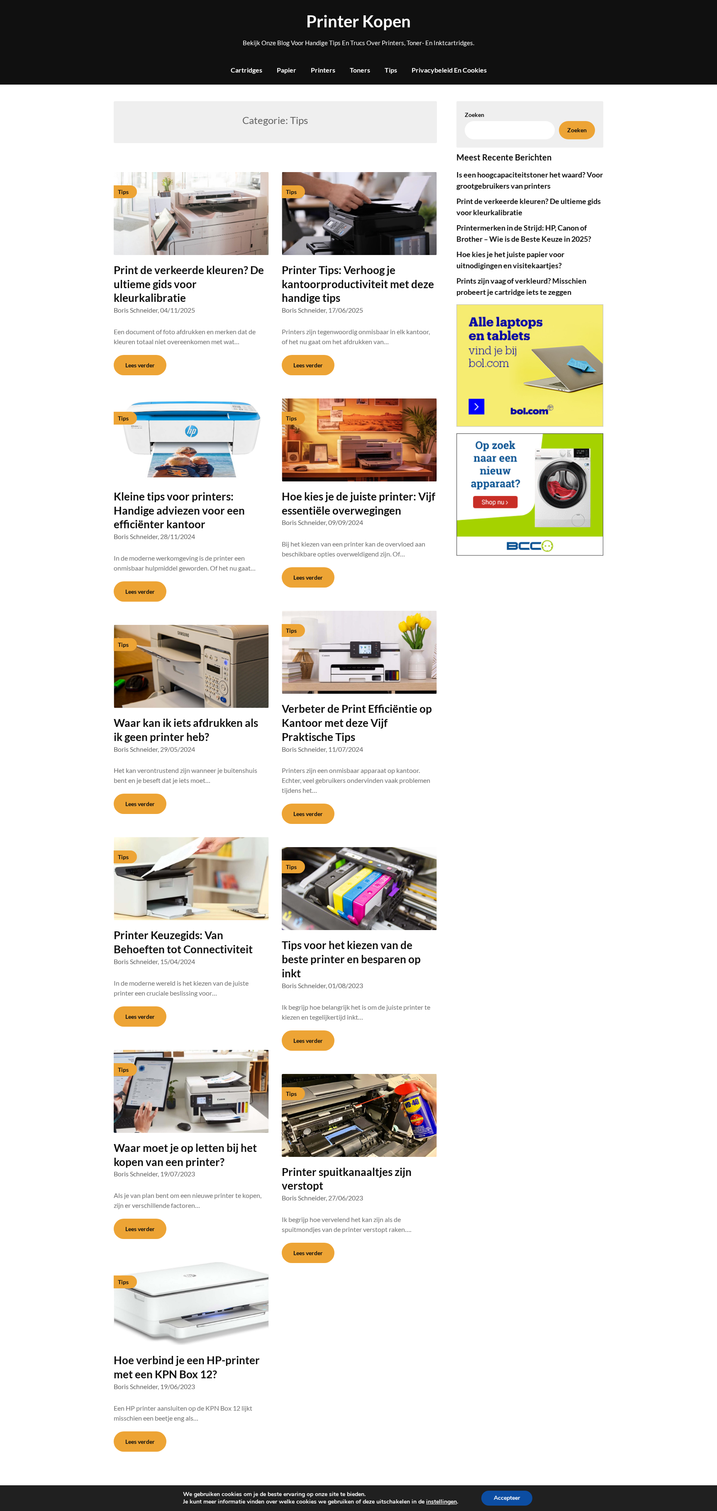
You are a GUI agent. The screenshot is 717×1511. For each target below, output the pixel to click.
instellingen (441, 1502)
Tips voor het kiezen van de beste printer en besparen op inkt (351, 959)
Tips (391, 70)
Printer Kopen (358, 21)
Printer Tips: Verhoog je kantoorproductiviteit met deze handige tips (358, 284)
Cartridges (246, 70)
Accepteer (507, 1498)
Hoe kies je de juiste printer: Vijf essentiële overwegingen (358, 503)
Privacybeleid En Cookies (449, 70)
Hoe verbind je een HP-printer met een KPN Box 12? (187, 1367)
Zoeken (577, 130)
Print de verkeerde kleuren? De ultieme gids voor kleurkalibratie (189, 284)
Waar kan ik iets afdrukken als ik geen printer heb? (186, 729)
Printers (323, 70)
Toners (360, 70)
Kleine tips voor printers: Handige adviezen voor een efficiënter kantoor (179, 510)
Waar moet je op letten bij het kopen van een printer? (185, 1154)
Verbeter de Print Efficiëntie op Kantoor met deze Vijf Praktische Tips (357, 722)
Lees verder (140, 365)
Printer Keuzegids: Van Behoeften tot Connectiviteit (183, 942)
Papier (286, 70)
